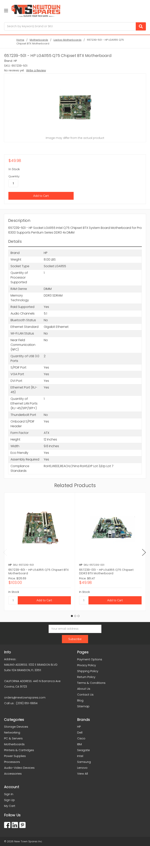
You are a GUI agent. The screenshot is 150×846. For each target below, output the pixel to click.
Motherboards (14, 744)
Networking (12, 732)
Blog (80, 700)
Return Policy (86, 677)
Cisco (81, 738)
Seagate (83, 750)
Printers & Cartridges (19, 750)
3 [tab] (78, 616)
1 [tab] (72, 616)
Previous (5, 552)
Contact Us (85, 694)
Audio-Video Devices (19, 768)
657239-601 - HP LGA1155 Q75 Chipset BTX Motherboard (38, 571)
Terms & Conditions (91, 683)
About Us (83, 689)
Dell (79, 732)
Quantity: (14, 176)
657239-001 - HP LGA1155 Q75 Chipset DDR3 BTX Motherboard (106, 571)
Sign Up (9, 800)
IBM (79, 744)
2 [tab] (75, 616)
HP (79, 727)
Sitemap (83, 706)
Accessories (13, 773)
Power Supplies (15, 756)
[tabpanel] (39, 552)
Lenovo (82, 768)
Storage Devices (16, 727)
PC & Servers (13, 738)
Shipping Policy (87, 671)
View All (82, 773)
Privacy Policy (86, 665)
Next (144, 552)
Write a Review (36, 70)
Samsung (84, 762)
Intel (80, 756)
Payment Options (89, 659)
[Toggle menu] (6, 10)
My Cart (9, 806)
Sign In (8, 794)
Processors (12, 762)
